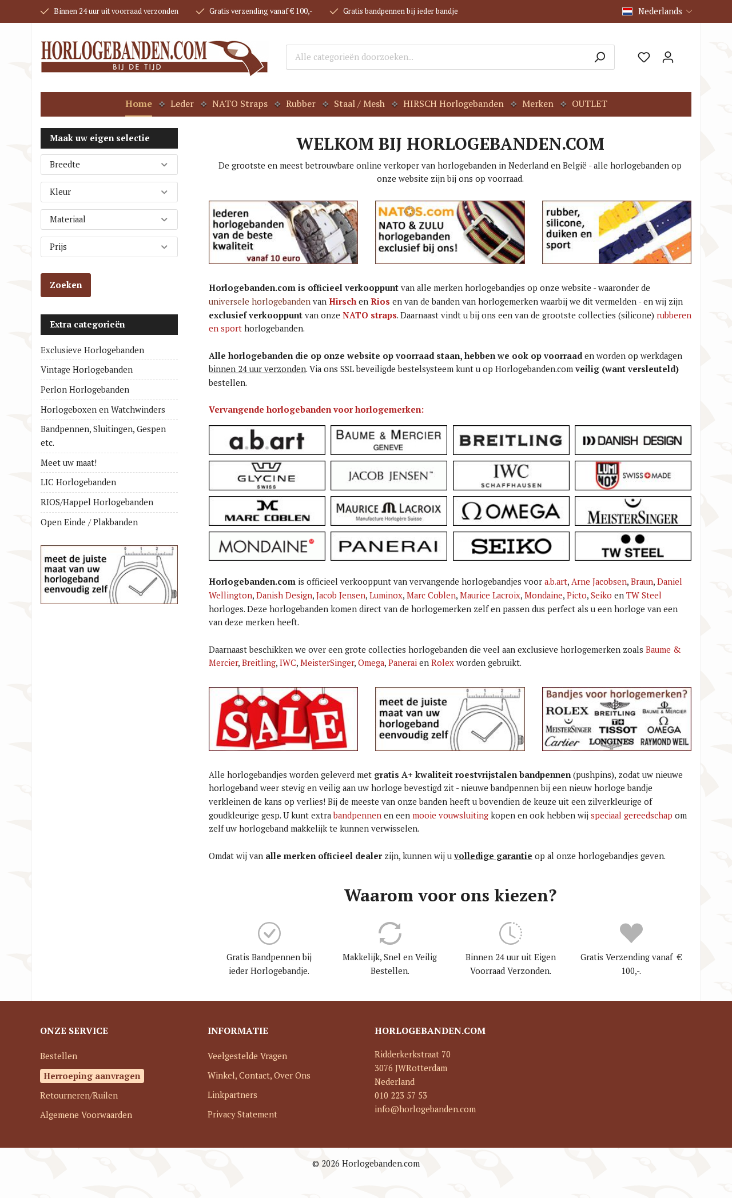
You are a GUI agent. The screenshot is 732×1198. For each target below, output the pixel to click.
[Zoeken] (599, 57)
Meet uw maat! (69, 462)
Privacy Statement (242, 1114)
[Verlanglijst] (644, 57)
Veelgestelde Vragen (247, 1056)
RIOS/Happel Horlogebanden (97, 502)
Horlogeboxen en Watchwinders (103, 409)
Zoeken (66, 284)
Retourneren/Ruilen (79, 1095)
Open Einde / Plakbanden (89, 522)
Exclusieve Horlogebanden (92, 350)
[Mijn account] (668, 57)
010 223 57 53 (401, 1095)
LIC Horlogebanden (78, 482)
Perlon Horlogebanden (85, 389)
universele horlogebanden (260, 301)
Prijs (58, 246)
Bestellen (58, 1056)
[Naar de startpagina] (155, 57)
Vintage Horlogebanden (87, 369)
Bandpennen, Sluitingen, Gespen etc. (103, 436)
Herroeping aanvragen (92, 1075)
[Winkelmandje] (685, 53)
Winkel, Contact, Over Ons (259, 1075)
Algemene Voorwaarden (86, 1114)
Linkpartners (232, 1094)
